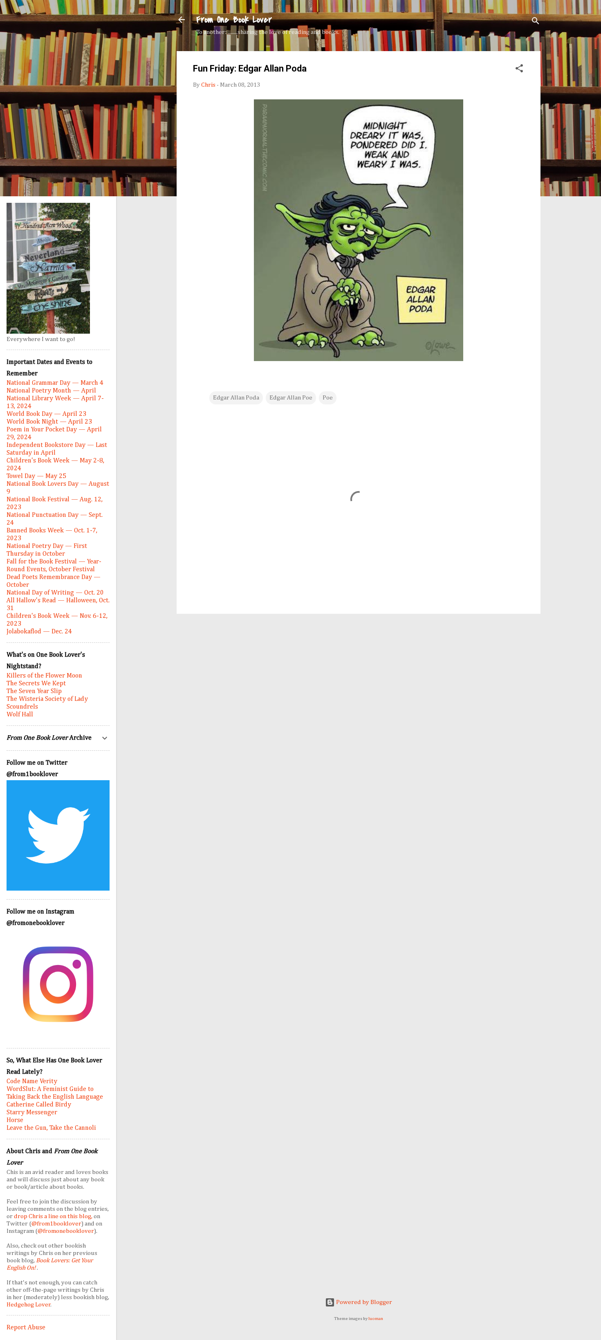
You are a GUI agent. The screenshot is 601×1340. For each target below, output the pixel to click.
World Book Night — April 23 (49, 422)
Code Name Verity (32, 1081)
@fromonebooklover (66, 1231)
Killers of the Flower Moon (44, 676)
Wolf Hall (20, 715)
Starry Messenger (32, 1112)
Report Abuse (26, 1327)
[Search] (535, 22)
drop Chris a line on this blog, (54, 1216)
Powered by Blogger (363, 1302)
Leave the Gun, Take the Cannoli (51, 1128)
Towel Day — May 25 (36, 476)
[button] (519, 69)
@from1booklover (56, 1224)
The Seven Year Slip (34, 691)
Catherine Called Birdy (39, 1105)
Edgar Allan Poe (290, 398)
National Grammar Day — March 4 (55, 383)
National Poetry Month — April (51, 391)
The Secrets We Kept (36, 683)
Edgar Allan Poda (236, 398)
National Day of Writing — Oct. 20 (55, 593)
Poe (328, 398)
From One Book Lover (234, 19)
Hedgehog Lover (29, 1305)
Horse (15, 1120)
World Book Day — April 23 (46, 414)
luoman (375, 1319)
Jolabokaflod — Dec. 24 (39, 631)
